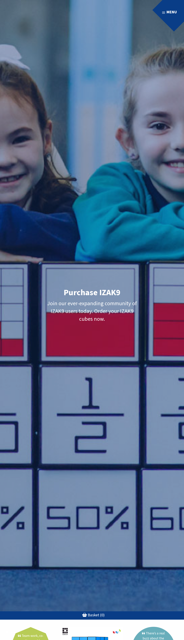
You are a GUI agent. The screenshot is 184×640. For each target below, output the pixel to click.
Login (12, 632)
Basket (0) (96, 615)
